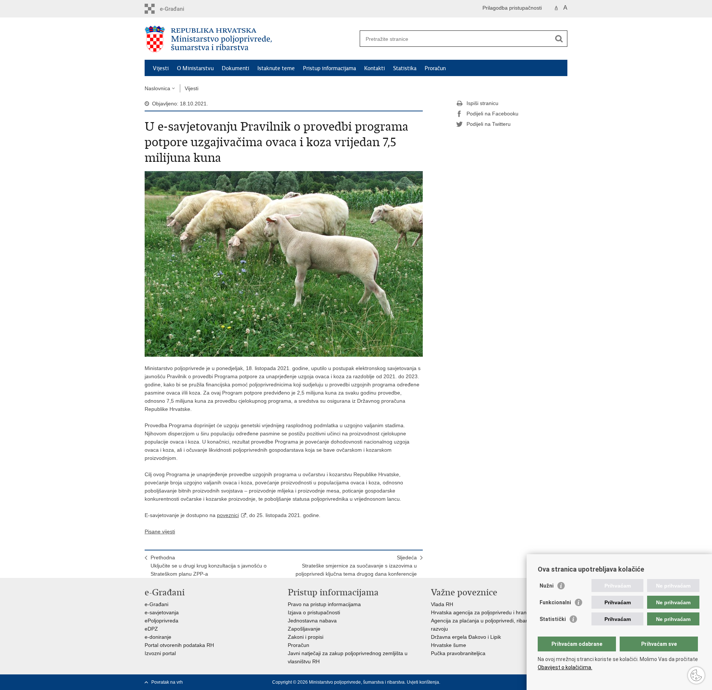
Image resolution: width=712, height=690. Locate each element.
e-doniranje (158, 637)
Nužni (547, 586)
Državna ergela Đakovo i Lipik (466, 637)
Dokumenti (235, 68)
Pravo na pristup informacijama (324, 604)
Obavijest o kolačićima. (565, 667)
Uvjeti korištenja (423, 682)
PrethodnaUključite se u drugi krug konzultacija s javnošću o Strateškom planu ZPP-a (209, 566)
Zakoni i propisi (305, 637)
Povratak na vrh (167, 682)
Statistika (404, 68)
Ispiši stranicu (482, 103)
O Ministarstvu (195, 68)
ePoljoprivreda (161, 621)
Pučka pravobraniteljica (458, 653)
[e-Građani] (176, 9)
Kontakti (374, 68)
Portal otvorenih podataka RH (179, 645)
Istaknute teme (276, 68)
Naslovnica (157, 88)
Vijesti (161, 68)
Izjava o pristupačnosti (314, 612)
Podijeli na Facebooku (492, 114)
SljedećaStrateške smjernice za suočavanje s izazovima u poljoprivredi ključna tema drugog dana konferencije (356, 566)
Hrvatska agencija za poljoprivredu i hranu (480, 612)
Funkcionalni (555, 602)
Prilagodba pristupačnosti (512, 8)
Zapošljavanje (304, 629)
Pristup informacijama (329, 68)
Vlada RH (442, 604)
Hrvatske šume (448, 645)
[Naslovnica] (250, 39)
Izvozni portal (160, 653)
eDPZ (151, 629)
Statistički (553, 619)
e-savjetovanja (162, 612)
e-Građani (156, 604)
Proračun (435, 68)
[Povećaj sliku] (284, 263)
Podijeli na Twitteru (489, 124)
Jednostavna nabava (312, 621)
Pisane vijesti (160, 531)
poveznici (228, 515)
